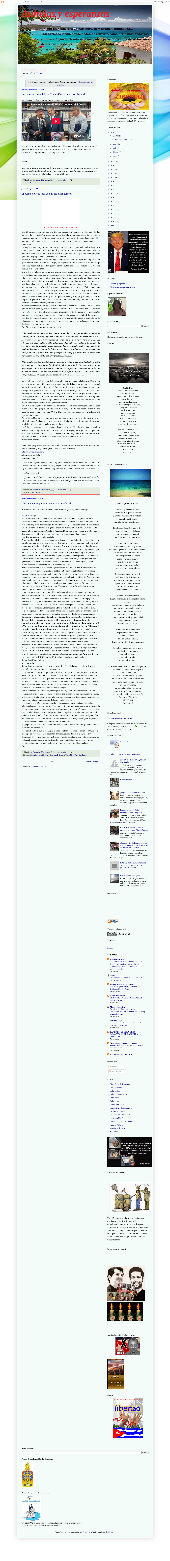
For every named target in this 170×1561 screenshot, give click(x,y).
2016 (112, 197)
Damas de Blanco (117, 1104)
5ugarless (86, 1532)
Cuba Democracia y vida (119, 1094)
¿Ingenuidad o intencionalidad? (132, 792)
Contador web (110, 948)
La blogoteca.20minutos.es (120, 1114)
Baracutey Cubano (118, 959)
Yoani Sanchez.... (36, 183)
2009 (112, 225)
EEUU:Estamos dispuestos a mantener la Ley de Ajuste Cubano (134, 828)
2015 (112, 201)
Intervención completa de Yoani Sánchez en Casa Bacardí (53, 94)
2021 (112, 177)
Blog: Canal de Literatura (120, 1084)
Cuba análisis (115, 1090)
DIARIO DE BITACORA (121, 1054)
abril (115, 148)
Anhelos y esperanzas (66, 13)
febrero (116, 152)
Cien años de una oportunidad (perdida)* (126, 977)
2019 (112, 185)
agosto (115, 135)
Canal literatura (116, 1087)
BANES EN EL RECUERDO (123, 1031)
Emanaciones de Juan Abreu (121, 1107)
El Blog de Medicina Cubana (122, 984)
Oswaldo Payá (116, 1020)
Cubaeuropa (114, 1101)
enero (115, 156)
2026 (112, 132)
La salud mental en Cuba (122, 139)
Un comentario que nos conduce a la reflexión (47, 503)
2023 (112, 169)
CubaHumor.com (117, 995)
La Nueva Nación (117, 1118)
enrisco (113, 975)
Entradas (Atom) (39, 766)
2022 (112, 173)
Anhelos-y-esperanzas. (119, 283)
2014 (112, 205)
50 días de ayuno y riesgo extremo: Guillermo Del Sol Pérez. (123, 987)
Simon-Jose (27, 515)
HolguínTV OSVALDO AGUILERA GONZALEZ (124, 1035)
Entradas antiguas (92, 761)
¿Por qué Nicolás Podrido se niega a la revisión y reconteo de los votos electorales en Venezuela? (134, 845)
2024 (112, 165)
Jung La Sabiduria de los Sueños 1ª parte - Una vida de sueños (126, 1046)
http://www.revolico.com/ (33, 451)
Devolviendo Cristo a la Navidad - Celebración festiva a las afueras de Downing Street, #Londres (127, 1011)
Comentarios (116, 1071)
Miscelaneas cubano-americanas (122, 286)
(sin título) (124, 741)
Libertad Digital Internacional (121, 1121)
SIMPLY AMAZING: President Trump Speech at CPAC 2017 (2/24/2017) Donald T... (133, 865)
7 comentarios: (62, 752)
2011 (112, 217)
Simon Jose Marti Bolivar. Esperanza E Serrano (47, 755)
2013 (112, 209)
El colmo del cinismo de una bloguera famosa (47, 193)
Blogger (111, 1532)
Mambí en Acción (117, 1006)
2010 (112, 221)
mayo (115, 144)
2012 (112, 213)
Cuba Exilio (114, 1097)
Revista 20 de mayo (117, 1128)
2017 (112, 193)
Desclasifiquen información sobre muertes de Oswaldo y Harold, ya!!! (127, 1023)
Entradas (114, 1066)
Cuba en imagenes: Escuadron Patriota (125, 754)
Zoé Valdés (114, 1131)
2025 (112, 161)
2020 (112, 181)
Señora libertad (126, 779)
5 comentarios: (62, 180)
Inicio (53, 761)
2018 (112, 189)
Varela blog (69, 755)
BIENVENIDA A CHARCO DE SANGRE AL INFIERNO (126, 998)
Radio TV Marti (116, 1124)
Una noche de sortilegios (130, 875)
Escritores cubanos (117, 1111)
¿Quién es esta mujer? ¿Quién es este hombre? (133, 760)
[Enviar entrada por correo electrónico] (71, 180)
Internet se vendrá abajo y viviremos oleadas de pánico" (131, 811)
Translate (39, 73)
